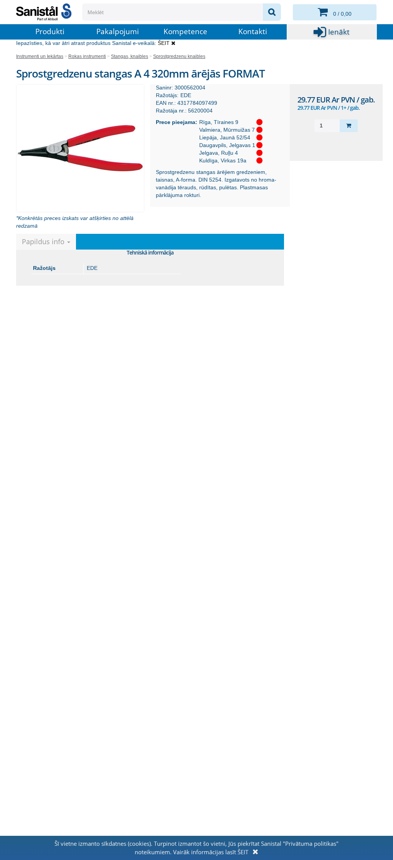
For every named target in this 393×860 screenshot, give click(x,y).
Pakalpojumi (117, 31)
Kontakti (252, 31)
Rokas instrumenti (87, 56)
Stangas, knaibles (129, 56)
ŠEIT (164, 43)
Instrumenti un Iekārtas (39, 56)
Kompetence (185, 31)
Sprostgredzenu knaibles (179, 56)
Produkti (49, 31)
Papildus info (44, 241)
